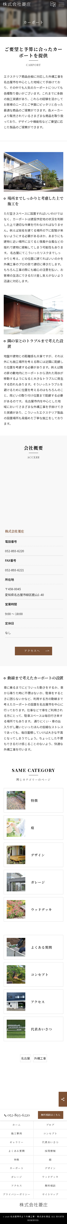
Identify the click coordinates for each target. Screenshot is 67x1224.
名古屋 (25, 1058)
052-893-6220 (14, 551)
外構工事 (40, 1058)
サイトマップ (50, 1194)
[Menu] (61, 4)
